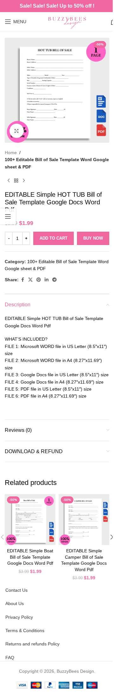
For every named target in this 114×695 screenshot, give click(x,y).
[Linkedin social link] (46, 280)
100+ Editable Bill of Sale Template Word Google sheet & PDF (57, 163)
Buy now (93, 238)
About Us (14, 603)
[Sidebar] (8, 216)
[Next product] (24, 180)
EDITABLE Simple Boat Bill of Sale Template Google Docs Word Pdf (30, 557)
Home (11, 152)
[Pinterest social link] (39, 280)
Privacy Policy (19, 617)
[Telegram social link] (54, 280)
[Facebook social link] (22, 280)
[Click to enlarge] (17, 131)
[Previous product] (8, 180)
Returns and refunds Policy (32, 643)
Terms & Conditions (24, 630)
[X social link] (30, 280)
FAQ (9, 657)
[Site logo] (68, 21)
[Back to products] (16, 180)
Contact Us (16, 590)
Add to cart (53, 238)
